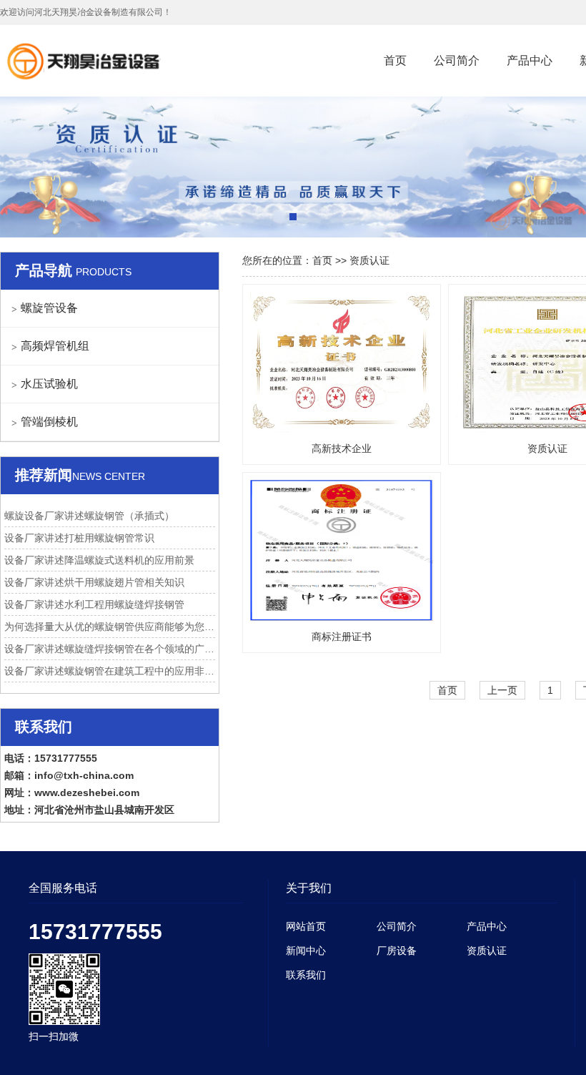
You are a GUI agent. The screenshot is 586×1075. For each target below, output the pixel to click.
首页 (395, 60)
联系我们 (306, 975)
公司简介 (457, 60)
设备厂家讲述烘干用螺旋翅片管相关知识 (94, 582)
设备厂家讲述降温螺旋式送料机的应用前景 (99, 560)
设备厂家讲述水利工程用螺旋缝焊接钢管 (94, 604)
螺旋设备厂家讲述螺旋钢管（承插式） (89, 515)
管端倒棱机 (49, 422)
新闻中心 (306, 950)
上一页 (502, 690)
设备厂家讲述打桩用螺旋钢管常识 (79, 538)
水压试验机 (49, 384)
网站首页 (306, 926)
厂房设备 (397, 950)
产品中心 (529, 60)
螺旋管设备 (49, 308)
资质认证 (369, 260)
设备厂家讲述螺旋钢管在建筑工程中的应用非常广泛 (109, 671)
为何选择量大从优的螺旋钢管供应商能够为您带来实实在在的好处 (109, 626)
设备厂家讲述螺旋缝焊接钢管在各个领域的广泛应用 (109, 648)
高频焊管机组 (55, 346)
